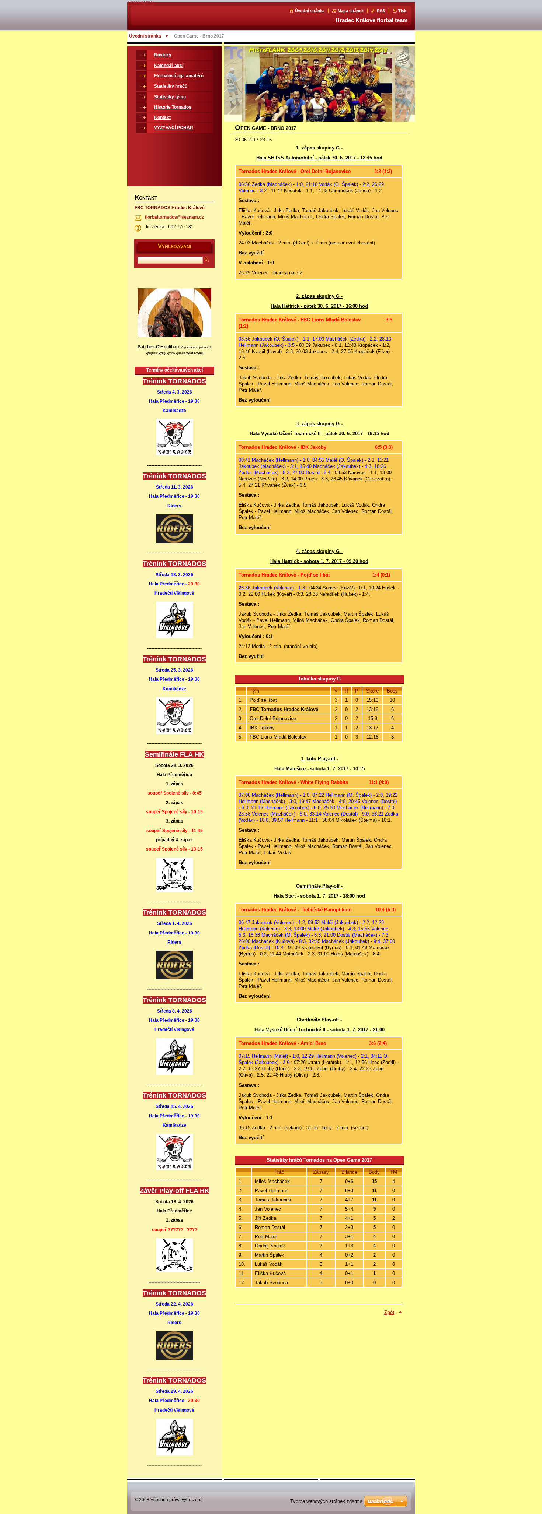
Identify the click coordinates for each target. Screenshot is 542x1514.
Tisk (402, 10)
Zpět (389, 1312)
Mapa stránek (351, 10)
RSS (381, 10)
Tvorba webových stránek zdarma (326, 1501)
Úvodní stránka (309, 10)
